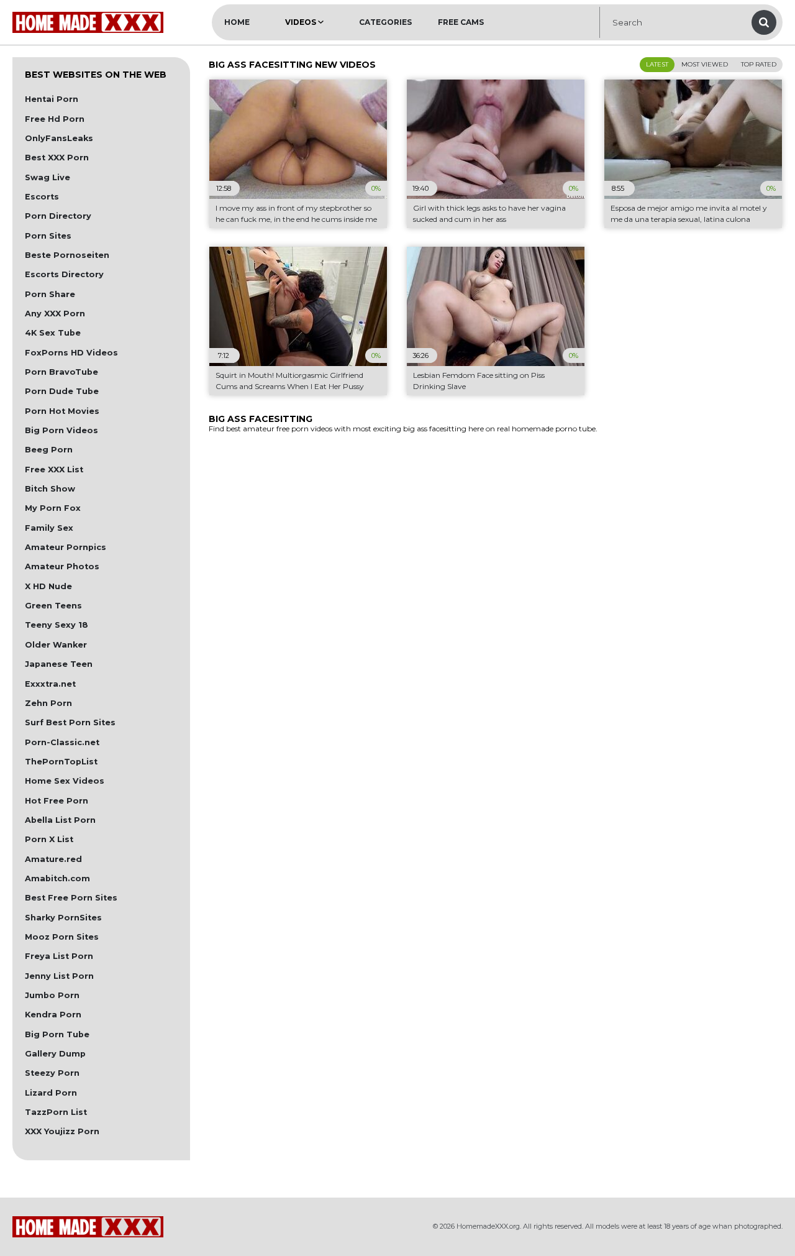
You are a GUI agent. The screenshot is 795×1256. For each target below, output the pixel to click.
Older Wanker (56, 644)
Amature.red (53, 859)
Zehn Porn (48, 703)
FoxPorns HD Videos (71, 352)
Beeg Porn (49, 449)
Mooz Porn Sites (62, 937)
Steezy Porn (52, 1073)
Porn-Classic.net (62, 742)
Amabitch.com (57, 878)
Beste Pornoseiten (67, 255)
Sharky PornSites (63, 917)
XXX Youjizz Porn (62, 1131)
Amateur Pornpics (65, 547)
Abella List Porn (60, 820)
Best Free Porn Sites (71, 897)
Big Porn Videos (61, 430)
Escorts (42, 196)
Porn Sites (48, 236)
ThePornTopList (61, 761)
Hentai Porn (51, 99)
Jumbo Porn (52, 995)
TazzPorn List (56, 1112)
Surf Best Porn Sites (70, 722)
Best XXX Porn (57, 157)
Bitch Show (50, 488)
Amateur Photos (62, 566)
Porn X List (49, 839)
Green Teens (53, 605)
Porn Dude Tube (62, 391)
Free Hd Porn (54, 119)
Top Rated (758, 64)
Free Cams (461, 22)
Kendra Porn (53, 1014)
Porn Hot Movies (62, 411)
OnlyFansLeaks (59, 138)
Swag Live (47, 177)
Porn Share (50, 294)
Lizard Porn (51, 1093)
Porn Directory (58, 216)
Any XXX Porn (55, 313)
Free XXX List (54, 469)
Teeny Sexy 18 (56, 625)
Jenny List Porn (59, 976)
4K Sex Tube (53, 332)
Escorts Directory (64, 274)
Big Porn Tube (57, 1034)
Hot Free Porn (56, 800)
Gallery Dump (55, 1053)
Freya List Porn (59, 956)
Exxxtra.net (50, 684)
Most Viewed (704, 64)
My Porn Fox (53, 508)
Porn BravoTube (61, 372)
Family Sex (49, 528)
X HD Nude (48, 586)
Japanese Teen (59, 664)
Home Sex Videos (64, 781)
